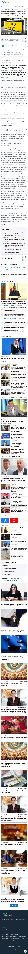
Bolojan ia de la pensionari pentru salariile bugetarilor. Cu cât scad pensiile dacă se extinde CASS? (19, 451)
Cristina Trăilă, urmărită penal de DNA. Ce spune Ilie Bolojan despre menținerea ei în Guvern (13, 480)
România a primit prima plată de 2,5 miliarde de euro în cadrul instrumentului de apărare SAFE (14, 657)
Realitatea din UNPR (5, 934)
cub (3, 270)
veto (24, 267)
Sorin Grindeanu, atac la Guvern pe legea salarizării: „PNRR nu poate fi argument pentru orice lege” (14, 233)
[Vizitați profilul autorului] (2, 39)
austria (6, 267)
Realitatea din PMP (22, 936)
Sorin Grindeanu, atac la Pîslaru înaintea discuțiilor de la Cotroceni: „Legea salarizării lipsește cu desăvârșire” (14, 303)
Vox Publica (22, 938)
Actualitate (6, 325)
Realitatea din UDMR (5, 938)
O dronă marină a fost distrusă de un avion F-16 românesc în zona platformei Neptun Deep (15, 322)
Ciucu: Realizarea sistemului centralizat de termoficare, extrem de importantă (13, 631)
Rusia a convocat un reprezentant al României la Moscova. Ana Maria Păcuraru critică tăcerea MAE (13, 818)
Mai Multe (14, 905)
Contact (3, 919)
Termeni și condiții (9, 919)
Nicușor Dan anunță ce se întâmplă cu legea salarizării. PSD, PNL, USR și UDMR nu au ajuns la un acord (15, 245)
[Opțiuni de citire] (25, 951)
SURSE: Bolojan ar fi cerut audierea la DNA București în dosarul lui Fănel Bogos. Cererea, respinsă (13, 872)
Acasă (3, 6)
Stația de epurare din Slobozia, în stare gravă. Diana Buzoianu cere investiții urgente (15, 239)
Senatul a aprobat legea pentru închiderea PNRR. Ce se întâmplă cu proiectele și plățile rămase (14, 251)
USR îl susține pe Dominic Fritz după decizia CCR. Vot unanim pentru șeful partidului (18, 510)
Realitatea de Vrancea (6, 940)
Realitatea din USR (14, 934)
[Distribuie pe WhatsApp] (22, 41)
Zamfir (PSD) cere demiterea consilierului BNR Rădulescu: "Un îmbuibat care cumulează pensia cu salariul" (18, 376)
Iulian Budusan (23, 761)
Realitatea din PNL (13, 936)
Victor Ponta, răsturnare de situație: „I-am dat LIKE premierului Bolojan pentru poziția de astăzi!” (18, 444)
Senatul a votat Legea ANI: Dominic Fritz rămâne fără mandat (12, 845)
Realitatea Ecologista (6, 932)
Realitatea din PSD (5, 936)
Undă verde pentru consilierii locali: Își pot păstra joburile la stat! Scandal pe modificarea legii (13, 764)
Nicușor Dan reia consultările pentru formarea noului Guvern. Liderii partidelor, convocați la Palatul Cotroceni (15, 316)
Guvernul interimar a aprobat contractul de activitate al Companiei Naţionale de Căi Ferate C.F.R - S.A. (18, 393)
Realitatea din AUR (15, 932)
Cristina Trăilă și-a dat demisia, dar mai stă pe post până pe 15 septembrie (14, 605)
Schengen (8, 270)
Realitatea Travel (15, 940)
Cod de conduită (5, 921)
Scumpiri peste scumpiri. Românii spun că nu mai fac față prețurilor (14, 738)
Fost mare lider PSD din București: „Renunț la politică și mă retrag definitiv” (19, 496)
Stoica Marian (23, 628)
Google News (5, 276)
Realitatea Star (20, 929)
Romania (13, 267)
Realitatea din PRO (14, 39)
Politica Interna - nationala (13, 6)
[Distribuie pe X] (25, 41)
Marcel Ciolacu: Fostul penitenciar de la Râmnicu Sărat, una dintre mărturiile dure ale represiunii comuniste (19, 503)
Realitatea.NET (4, 929)
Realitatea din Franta (15, 938)
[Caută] (21, 2)
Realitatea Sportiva (12, 929)
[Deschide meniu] (25, 2)
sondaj (19, 267)
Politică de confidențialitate (20, 919)
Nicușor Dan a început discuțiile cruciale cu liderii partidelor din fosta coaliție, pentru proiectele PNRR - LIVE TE (15, 309)
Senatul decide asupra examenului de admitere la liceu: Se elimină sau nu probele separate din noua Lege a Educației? (18, 368)
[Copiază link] (22, 38)
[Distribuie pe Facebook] (25, 38)
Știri (6, 6)
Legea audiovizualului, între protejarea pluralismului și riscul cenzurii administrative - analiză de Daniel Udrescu (15, 329)
